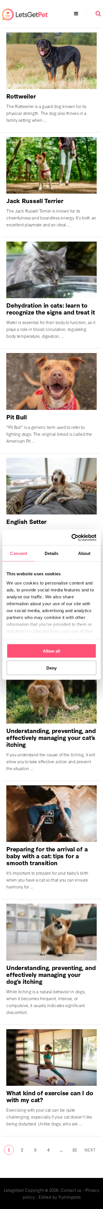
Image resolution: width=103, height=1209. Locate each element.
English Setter (26, 521)
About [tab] (84, 553)
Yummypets (69, 1197)
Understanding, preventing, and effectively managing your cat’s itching (51, 737)
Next (90, 1150)
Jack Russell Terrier (34, 200)
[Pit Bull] (51, 381)
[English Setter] (51, 486)
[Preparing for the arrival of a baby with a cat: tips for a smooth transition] (51, 813)
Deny (51, 667)
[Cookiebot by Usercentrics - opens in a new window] (72, 537)
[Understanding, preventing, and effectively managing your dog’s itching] (51, 932)
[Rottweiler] (51, 60)
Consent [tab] (18, 553)
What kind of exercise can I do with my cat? (49, 1096)
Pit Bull (16, 416)
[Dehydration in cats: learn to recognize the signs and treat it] (51, 270)
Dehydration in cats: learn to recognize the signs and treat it (50, 308)
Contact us (71, 1190)
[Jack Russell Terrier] (51, 165)
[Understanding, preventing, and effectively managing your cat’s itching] (51, 695)
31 (74, 1150)
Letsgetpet (14, 1190)
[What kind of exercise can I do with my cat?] (51, 1057)
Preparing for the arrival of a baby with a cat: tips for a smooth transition (47, 855)
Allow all (51, 651)
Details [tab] (52, 553)
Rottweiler (21, 96)
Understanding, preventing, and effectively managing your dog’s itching (51, 974)
